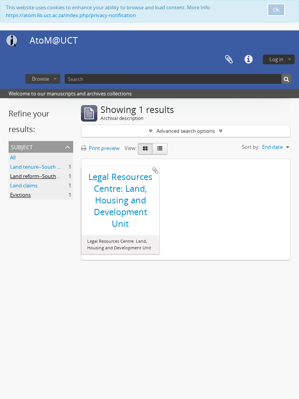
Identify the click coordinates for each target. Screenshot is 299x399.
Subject (22, 146)
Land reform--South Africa (40, 176)
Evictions (20, 194)
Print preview (104, 148)
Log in (276, 59)
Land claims (23, 185)
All (13, 157)
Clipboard (229, 59)
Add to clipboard (155, 171)
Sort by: (251, 146)
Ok (276, 9)
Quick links (248, 59)
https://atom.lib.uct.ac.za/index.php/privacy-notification (71, 15)
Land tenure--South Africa (40, 166)
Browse (40, 78)
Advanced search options (186, 130)
